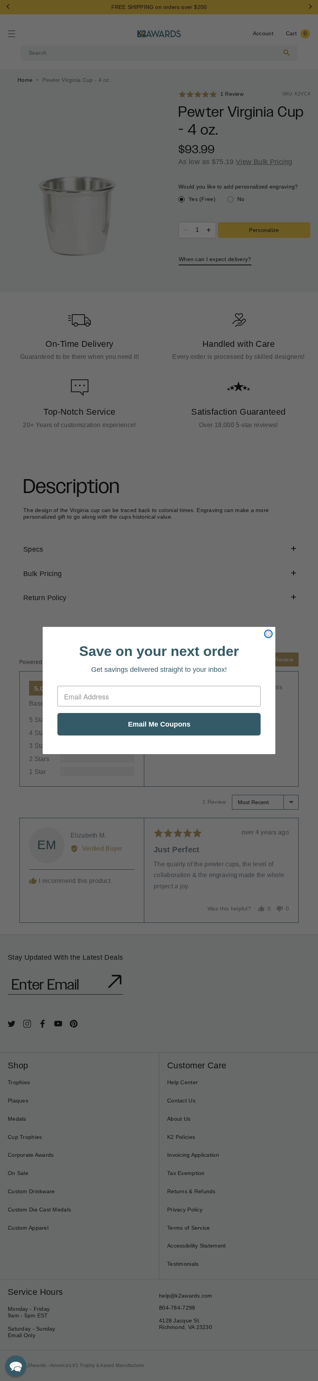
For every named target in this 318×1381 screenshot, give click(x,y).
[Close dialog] (268, 634)
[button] (15, 1366)
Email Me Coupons (159, 724)
